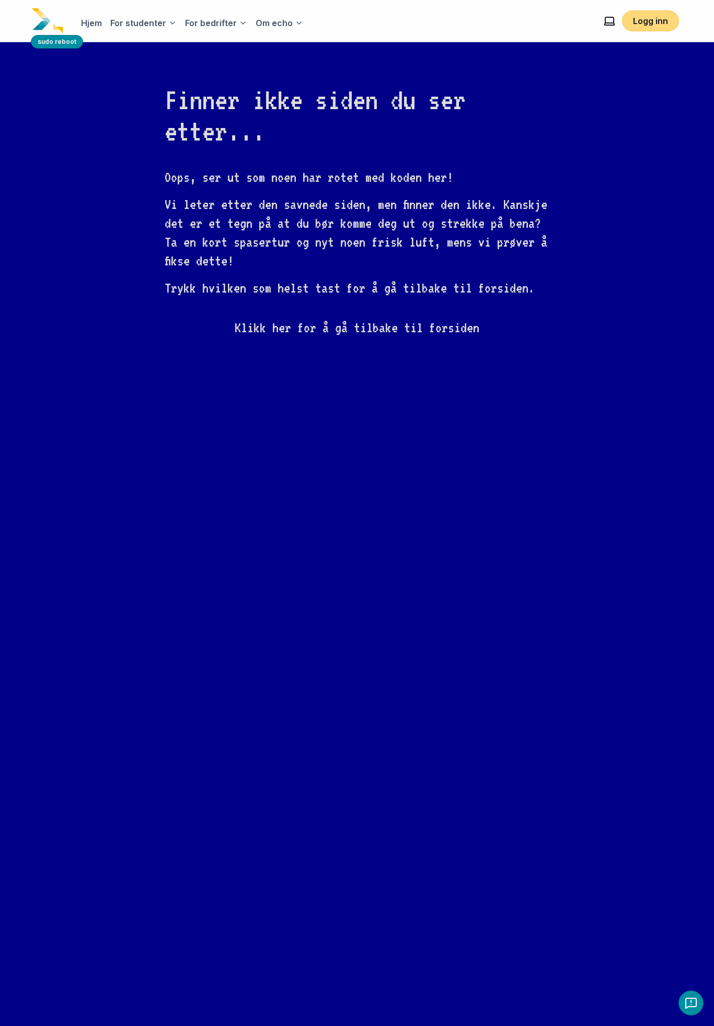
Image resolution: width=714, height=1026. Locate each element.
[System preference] (609, 21)
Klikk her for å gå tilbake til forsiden (357, 327)
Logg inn (650, 21)
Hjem (91, 23)
